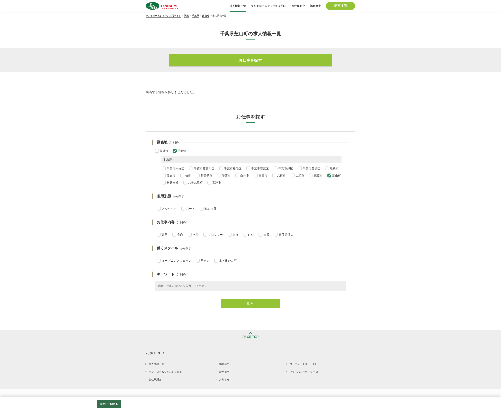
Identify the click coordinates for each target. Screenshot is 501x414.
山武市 (300, 175)
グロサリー (215, 234)
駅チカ (205, 260)
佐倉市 (171, 175)
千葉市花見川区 (204, 168)
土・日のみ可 (228, 260)
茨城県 (164, 150)
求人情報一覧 (156, 364)
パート (190, 208)
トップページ (152, 353)
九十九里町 (195, 182)
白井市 (244, 175)
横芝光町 (172, 182)
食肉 (180, 234)
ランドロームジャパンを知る (165, 371)
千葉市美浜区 (311, 168)
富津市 (216, 182)
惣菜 (235, 234)
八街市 (281, 175)
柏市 (188, 175)
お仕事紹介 (155, 379)
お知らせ (224, 379)
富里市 (263, 175)
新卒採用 (224, 371)
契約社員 (210, 208)
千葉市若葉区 (260, 168)
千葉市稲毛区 (233, 168)
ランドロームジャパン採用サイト (163, 15)
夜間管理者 (286, 234)
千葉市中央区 (175, 168)
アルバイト (169, 208)
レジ (251, 234)
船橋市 (334, 168)
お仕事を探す (250, 60)
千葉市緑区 (285, 168)
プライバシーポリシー (302, 371)
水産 (196, 234)
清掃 (266, 234)
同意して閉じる (109, 403)
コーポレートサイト (301, 364)
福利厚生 (224, 364)
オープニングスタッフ (176, 260)
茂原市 (318, 175)
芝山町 (205, 15)
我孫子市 (206, 175)
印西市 (226, 175)
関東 (186, 15)
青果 (165, 234)
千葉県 (195, 15)
